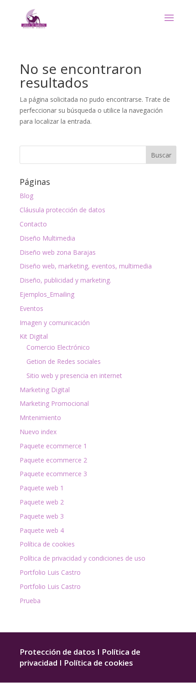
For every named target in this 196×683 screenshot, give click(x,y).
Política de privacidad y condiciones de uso (82, 558)
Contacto (33, 224)
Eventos (31, 308)
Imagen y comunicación (55, 322)
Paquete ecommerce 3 (53, 473)
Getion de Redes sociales (63, 361)
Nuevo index (38, 431)
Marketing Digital (45, 389)
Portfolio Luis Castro (50, 572)
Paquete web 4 (42, 530)
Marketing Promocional (54, 403)
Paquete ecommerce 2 (53, 460)
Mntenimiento (40, 417)
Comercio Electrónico (58, 347)
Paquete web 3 (42, 516)
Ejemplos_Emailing (47, 294)
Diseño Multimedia (47, 238)
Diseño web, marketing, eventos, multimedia (86, 266)
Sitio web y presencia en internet (74, 375)
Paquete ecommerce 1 (53, 445)
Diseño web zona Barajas (58, 252)
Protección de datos (57, 651)
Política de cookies (47, 544)
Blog (26, 195)
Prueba (30, 600)
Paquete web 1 (42, 487)
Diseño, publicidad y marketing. (65, 280)
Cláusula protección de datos (62, 209)
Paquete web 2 (42, 502)
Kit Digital (34, 336)
